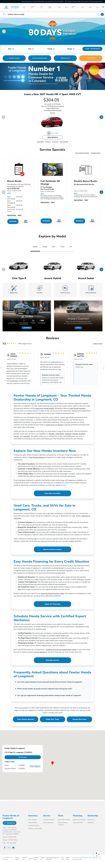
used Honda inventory (77, 408)
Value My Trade (78, 823)
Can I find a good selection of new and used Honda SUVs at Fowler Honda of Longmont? (49, 682)
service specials (39, 652)
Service (46, 815)
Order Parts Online (64, 820)
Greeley (75, 434)
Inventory (33, 815)
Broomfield (59, 434)
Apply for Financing (52, 604)
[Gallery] (52, 76)
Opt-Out (63, 858)
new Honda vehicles (36, 457)
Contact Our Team (79, 719)
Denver (16, 436)
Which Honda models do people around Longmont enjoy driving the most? (44, 689)
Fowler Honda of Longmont (7, 858)
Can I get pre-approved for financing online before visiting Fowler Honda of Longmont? (49, 695)
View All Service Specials (82, 153)
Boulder (52, 434)
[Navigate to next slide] (103, 31)
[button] (52, 763)
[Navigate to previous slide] (1, 31)
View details (52, 137)
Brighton (82, 434)
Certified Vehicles (33, 826)
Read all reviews (97, 343)
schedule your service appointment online (61, 649)
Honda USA (68, 858)
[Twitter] (9, 848)
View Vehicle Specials (25, 719)
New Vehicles (32, 820)
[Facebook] (5, 848)
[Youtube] (13, 848)
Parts (60, 815)
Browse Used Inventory (52, 549)
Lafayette (26, 436)
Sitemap (31, 858)
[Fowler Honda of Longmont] (12, 7)
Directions (91, 823)
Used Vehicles (32, 823)
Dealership (93, 815)
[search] (103, 7)
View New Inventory (52, 493)
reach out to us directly (54, 425)
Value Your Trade (52, 719)
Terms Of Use (24, 858)
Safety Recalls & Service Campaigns (52, 858)
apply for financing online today (52, 593)
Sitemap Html (36, 858)
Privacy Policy (17, 858)
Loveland (68, 434)
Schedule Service (95, 153)
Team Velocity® (83, 857)
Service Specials (48, 823)
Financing (77, 815)
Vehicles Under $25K (35, 828)
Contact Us (10, 823)
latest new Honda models (44, 408)
